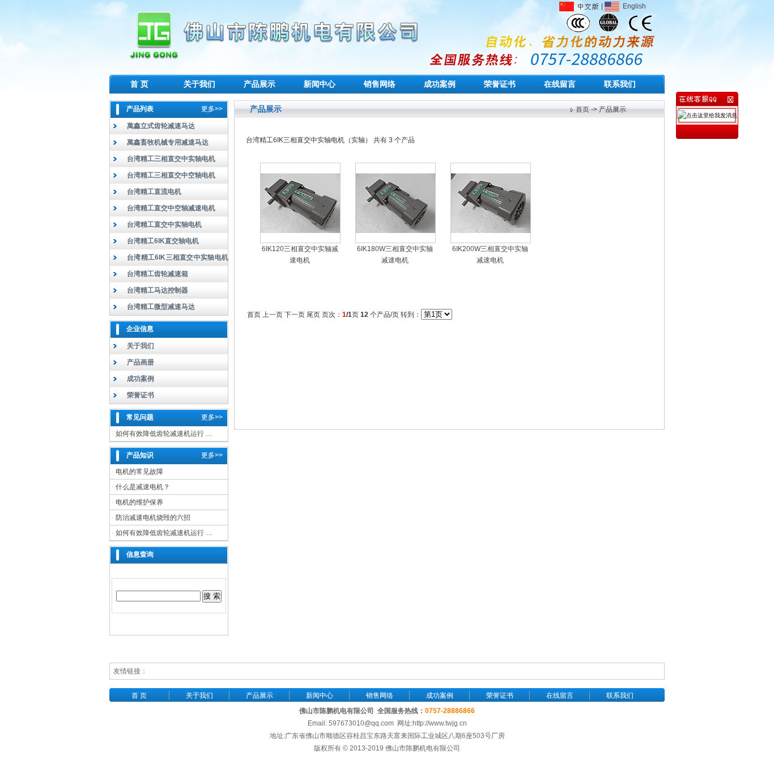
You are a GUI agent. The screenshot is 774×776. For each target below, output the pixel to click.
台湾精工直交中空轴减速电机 (171, 208)
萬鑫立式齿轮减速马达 (161, 126)
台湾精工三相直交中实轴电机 (171, 159)
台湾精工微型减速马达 (161, 307)
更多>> (212, 109)
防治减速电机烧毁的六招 (153, 517)
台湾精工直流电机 (154, 192)
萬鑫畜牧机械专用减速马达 (168, 142)
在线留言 (560, 83)
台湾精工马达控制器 (157, 290)
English (632, 6)
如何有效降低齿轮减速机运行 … (164, 434)
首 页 (139, 83)
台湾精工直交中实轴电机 (164, 224)
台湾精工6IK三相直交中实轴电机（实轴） (169, 259)
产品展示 (259, 83)
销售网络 (379, 83)
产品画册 (140, 362)
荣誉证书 (500, 83)
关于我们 (199, 83)
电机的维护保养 (139, 502)
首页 (582, 109)
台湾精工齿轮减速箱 (157, 274)
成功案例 (440, 83)
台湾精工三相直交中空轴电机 (171, 175)
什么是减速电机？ (143, 487)
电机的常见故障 (139, 472)
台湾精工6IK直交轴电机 (163, 241)
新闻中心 (319, 83)
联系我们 (620, 83)
